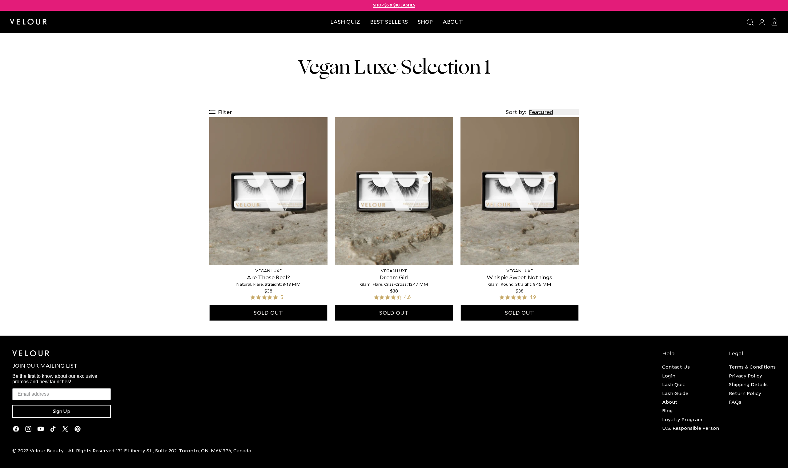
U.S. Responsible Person (690, 428)
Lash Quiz (673, 384)
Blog (667, 410)
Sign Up (61, 411)
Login (668, 376)
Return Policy (745, 393)
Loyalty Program (682, 419)
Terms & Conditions (752, 367)
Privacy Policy (745, 376)
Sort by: (516, 111)
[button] (425, 22)
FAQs (735, 402)
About (669, 402)
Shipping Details (748, 384)
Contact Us (676, 367)
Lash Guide (675, 393)
